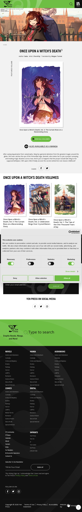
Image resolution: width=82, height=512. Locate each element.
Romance (8, 376)
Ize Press (32, 448)
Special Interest (10, 385)
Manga (33, 351)
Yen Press (33, 436)
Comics (8, 388)
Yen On (32, 439)
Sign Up (40, 467)
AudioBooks (60, 351)
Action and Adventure (11, 355)
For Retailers (9, 450)
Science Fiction (9, 379)
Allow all (67, 278)
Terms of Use (33, 475)
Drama (7, 364)
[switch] (31, 263)
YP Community (9, 432)
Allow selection (41, 278)
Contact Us (8, 456)
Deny (15, 278)
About (7, 441)
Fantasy (7, 367)
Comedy (7, 358)
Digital (33, 388)
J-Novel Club (33, 451)
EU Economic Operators (12, 453)
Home (5, 45)
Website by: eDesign (68, 505)
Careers (7, 444)
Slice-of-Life (8, 382)
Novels (8, 351)
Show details (70, 271)
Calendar (8, 438)
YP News (8, 435)
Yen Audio (33, 445)
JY (30, 442)
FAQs (7, 447)
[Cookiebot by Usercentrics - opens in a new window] (70, 232)
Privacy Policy (20, 475)
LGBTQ (7, 373)
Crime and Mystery (11, 361)
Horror (7, 370)
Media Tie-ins (9, 413)
